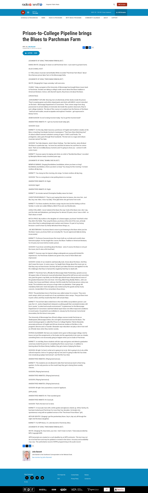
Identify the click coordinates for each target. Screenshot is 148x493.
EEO (59, 478)
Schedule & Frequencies (29, 18)
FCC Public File (61, 475)
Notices (87, 475)
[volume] (28, 12)
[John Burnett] (26, 456)
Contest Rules (75, 475)
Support (115, 18)
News (43, 18)
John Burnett (31, 47)
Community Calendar (92, 18)
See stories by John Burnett (42, 457)
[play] (23, 12)
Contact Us (88, 478)
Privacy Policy (74, 478)
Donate (122, 4)
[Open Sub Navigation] (39, 18)
